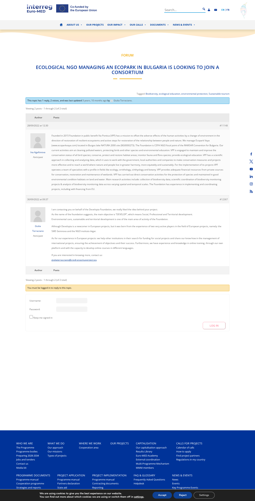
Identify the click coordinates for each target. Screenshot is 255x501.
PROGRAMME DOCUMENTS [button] (33, 475)
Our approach (55, 447)
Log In (214, 325)
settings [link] (139, 497)
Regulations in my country (190, 459)
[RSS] (251, 191)
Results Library (144, 451)
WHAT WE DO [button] (56, 443)
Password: (34, 309)
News (175, 479)
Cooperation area (88, 447)
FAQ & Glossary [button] (144, 475)
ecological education (169, 93)
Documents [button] (158, 24)
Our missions (55, 451)
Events (176, 483)
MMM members (145, 467)
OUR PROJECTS (119, 443)
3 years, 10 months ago (95, 100)
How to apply (183, 451)
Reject (182, 495)
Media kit (21, 467)
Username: (35, 300)
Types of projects (57, 455)
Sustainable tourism (219, 93)
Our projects (95, 24)
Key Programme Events (185, 487)
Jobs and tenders (25, 459)
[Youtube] (251, 169)
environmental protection (194, 93)
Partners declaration (68, 483)
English (222, 10)
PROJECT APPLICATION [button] (71, 475)
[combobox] (182, 9)
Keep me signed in (42, 317)
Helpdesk (139, 483)
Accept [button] (162, 495)
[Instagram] (251, 184)
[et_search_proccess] (204, 9)
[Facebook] (251, 154)
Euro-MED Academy (147, 455)
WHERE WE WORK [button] (90, 443)
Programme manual (27, 479)
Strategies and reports (28, 487)
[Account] (209, 10)
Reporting (97, 487)
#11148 (224, 125)
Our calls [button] (136, 24)
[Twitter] (251, 161)
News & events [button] (182, 24)
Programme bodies (27, 451)
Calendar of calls (185, 447)
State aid (62, 487)
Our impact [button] (114, 24)
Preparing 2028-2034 (27, 455)
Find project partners (188, 455)
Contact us (22, 463)
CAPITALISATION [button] (146, 443)
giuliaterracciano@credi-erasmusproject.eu (74, 260)
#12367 (224, 199)
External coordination (148, 459)
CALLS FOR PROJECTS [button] (189, 443)
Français (227, 10)
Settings (204, 495)
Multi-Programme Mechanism (152, 463)
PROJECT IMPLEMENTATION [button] (109, 475)
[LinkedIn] (251, 176)
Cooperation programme (30, 483)
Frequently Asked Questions (149, 479)
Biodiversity (152, 93)
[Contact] (215, 10)
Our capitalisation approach (151, 447)
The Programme (25, 447)
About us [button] (73, 24)
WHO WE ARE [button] (24, 443)
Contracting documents (105, 483)
